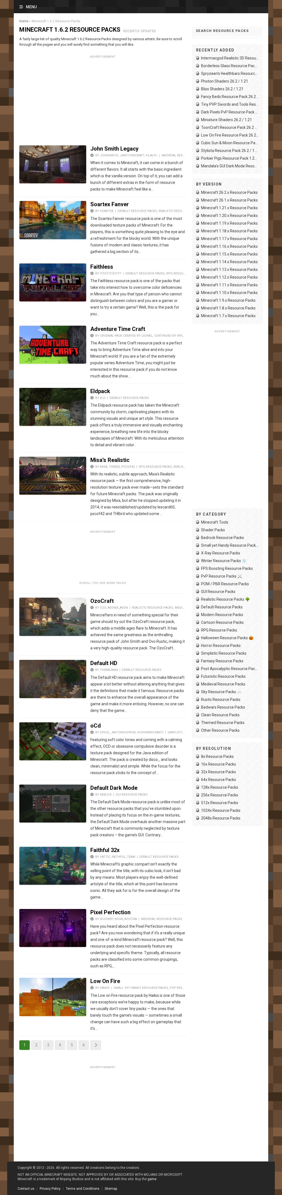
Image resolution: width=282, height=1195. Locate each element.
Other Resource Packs (220, 730)
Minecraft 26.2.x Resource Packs (229, 192)
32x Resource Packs (218, 772)
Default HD (103, 663)
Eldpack (100, 391)
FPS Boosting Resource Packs (227, 568)
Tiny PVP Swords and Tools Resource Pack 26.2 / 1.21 (230, 104)
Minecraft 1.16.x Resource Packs (229, 246)
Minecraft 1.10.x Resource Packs (229, 292)
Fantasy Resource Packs (222, 661)
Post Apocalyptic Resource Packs (230, 668)
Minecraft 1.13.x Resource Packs (229, 269)
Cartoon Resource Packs (222, 622)
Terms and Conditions (82, 1189)
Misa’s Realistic (109, 460)
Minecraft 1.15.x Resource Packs (229, 254)
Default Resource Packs (137, 211)
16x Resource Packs (218, 764)
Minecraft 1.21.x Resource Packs (229, 208)
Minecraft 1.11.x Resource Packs (229, 285)
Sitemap (111, 1189)
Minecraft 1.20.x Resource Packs (229, 215)
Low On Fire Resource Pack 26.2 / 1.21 (230, 135)
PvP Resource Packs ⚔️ (221, 576)
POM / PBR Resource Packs (225, 584)
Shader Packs (213, 530)
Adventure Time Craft (117, 329)
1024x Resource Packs (220, 810)
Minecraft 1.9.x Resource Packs (228, 300)
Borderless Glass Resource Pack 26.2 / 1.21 (230, 66)
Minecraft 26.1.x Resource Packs (229, 200)
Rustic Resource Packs (220, 699)
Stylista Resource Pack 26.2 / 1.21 (230, 150)
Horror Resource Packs (221, 645)
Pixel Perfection (110, 912)
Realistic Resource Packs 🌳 (225, 599)
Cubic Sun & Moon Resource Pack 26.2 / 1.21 (230, 143)
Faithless (101, 266)
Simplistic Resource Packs (223, 653)
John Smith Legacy (114, 148)
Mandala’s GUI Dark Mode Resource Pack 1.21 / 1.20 (230, 166)
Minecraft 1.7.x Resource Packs (228, 316)
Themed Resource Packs (223, 722)
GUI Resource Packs (132, 794)
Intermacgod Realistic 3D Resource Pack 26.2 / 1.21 (230, 58)
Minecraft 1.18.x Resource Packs (229, 231)
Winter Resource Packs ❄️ (223, 561)
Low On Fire (105, 981)
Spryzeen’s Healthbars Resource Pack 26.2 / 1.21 (230, 73)
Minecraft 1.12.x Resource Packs (229, 277)
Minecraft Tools (214, 522)
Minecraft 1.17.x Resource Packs (229, 238)
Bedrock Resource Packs (222, 537)
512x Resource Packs (219, 803)
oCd (95, 725)
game (152, 1179)
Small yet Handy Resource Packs (141, 988)
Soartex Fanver (109, 204)
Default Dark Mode (113, 788)
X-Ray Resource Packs (220, 553)
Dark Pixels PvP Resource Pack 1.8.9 (230, 112)
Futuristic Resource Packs (223, 676)
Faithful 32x (105, 850)
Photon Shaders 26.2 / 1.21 (224, 81)
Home (23, 21)
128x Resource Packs (219, 787)
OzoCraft (102, 601)
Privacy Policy (50, 1189)
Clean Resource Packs (220, 715)
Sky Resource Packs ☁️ (221, 692)
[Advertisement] (102, 98)
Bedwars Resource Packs (223, 707)
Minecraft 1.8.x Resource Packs (228, 308)
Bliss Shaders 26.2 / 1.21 (222, 89)
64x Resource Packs (218, 779)
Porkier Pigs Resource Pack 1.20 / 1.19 (230, 158)
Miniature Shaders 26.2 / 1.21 (226, 120)
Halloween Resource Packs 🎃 (227, 638)
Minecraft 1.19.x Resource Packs (229, 223)
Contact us (26, 1189)
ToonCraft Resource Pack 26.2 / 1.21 (230, 127)
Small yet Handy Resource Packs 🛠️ (230, 545)
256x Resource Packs (219, 795)
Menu (31, 7)
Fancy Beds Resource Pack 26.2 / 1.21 (230, 96)
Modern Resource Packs (222, 615)
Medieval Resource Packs (182, 155)
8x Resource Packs (217, 756)
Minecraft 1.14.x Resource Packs (229, 262)
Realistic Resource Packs (179, 211)
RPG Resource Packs (182, 273)
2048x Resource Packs (220, 818)
